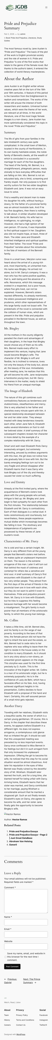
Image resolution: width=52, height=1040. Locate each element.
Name (8, 917)
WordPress (20, 1034)
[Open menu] (46, 7)
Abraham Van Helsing (20, 841)
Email (7, 929)
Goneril (13, 844)
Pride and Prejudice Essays (23, 831)
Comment (10, 887)
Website (8, 941)
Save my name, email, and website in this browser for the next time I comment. (26, 956)
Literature (32, 38)
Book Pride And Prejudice (16, 38)
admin (22, 34)
